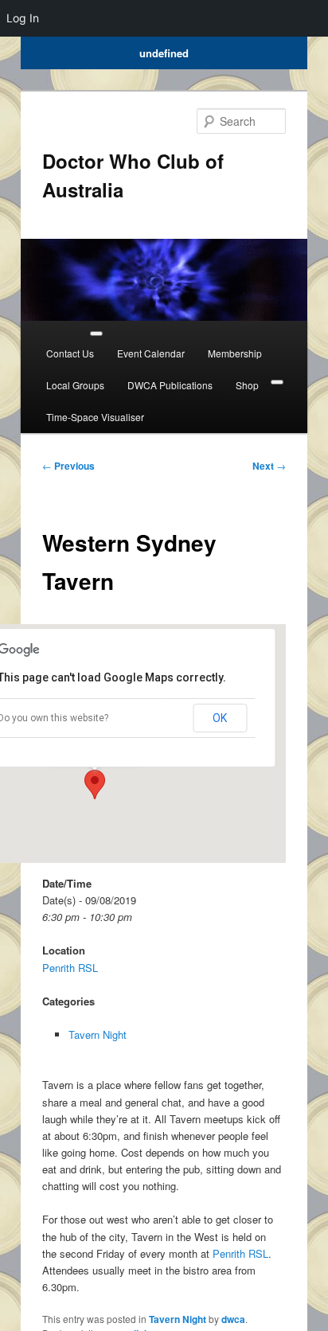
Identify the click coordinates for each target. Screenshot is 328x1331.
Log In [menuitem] (22, 18)
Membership (235, 353)
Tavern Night (97, 1034)
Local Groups (75, 385)
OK (220, 718)
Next (269, 466)
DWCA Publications (170, 385)
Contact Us (70, 353)
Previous (68, 466)
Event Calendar (151, 353)
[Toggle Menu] (96, 333)
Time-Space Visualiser (95, 417)
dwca (233, 1319)
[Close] (277, 382)
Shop (247, 385)
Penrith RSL (70, 967)
